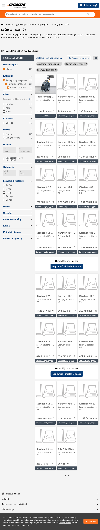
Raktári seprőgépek (39, 24)
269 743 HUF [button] (43, 464)
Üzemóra (7, 213)
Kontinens (8, 118)
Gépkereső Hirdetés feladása (66, 266)
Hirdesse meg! (90, 5)
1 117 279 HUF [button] (44, 111)
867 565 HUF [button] (64, 247)
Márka (6, 94)
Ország (6, 130)
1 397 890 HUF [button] (65, 202)
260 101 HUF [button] (43, 202)
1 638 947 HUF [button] (44, 311)
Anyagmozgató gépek (17, 24)
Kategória (8, 76)
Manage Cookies (65, 523)
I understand (90, 521)
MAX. (21, 148)
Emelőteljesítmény (12, 219)
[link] (45, 84)
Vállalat (5, 499)
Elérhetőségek (8, 509)
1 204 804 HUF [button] (86, 157)
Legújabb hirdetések (13, 181)
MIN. (5, 148)
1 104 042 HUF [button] (86, 418)
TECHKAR (45, 116)
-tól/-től (6, 171)
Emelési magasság (12, 238)
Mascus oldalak (13, 494)
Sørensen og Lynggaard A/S (68, 116)
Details (6, 207)
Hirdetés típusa (10, 65)
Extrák (6, 226)
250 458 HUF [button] (64, 111)
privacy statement (12, 525)
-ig (20, 171)
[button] (17, 58)
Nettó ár (7, 145)
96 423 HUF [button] (64, 464)
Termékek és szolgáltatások (14, 504)
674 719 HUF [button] (43, 356)
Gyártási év (8, 167)
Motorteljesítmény (12, 232)
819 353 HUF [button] (64, 311)
